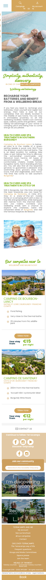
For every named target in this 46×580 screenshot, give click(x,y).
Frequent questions (23, 549)
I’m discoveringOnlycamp (23, 484)
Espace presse (23, 556)
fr (24, 9)
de (29, 9)
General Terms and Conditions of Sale (16, 573)
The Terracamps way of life (23, 546)
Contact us (25, 429)
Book (23, 577)
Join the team (23, 559)
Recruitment (23, 511)
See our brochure (23, 533)
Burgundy (8, 176)
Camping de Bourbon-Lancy (18, 144)
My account (37, 6)
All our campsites (23, 536)
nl (33, 9)
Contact (23, 539)
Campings (20, 6)
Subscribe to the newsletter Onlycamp (23, 468)
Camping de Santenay (15, 194)
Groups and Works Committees (23, 552)
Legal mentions (38, 573)
